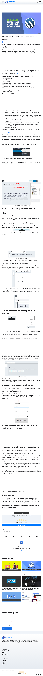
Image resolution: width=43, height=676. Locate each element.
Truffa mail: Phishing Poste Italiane (10, 573)
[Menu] (3, 2)
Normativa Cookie (5, 650)
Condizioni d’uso (5, 648)
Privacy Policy (4, 649)
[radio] (17, 520)
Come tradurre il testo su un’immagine (11, 603)
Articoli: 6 (21, 552)
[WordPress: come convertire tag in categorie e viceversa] (31, 566)
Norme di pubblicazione (6, 647)
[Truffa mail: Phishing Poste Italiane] (11, 566)
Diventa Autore (5, 654)
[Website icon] (21, 550)
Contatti (3, 663)
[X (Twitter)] (29, 536)
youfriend (12, 2)
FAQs (3, 662)
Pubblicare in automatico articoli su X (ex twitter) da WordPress (11, 589)
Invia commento (7, 628)
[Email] (37, 536)
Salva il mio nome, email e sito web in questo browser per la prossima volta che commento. (19, 625)
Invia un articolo (5, 657)
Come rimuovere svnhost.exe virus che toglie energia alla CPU (30, 589)
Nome (4, 617)
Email (17, 617)
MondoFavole (4, 665)
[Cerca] (37, 2)
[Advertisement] (21, 8)
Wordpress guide (6, 531)
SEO (17, 73)
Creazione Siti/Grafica (6, 664)
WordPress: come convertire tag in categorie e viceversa (30, 573)
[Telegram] (21, 536)
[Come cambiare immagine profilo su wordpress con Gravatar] (31, 597)
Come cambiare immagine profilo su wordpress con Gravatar (30, 604)
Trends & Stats (5, 658)
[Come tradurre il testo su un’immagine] (11, 597)
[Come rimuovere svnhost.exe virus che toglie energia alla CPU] (31, 581)
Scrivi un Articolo (21, 525)
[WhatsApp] (14, 536)
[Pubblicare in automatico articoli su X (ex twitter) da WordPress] (11, 581)
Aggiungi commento (7, 621)
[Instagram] (40, 674)
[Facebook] (6, 536)
